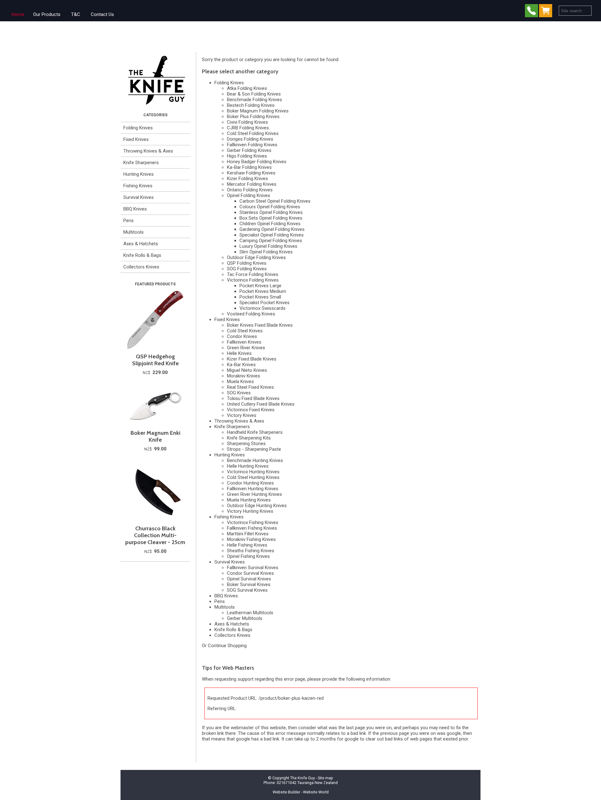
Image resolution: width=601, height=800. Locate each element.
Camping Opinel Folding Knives (270, 240)
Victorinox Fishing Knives (252, 522)
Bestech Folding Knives (251, 105)
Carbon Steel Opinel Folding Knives (275, 201)
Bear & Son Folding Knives (254, 94)
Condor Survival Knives (250, 573)
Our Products (46, 14)
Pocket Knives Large (260, 285)
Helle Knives (239, 353)
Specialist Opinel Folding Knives (271, 235)
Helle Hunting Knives (248, 466)
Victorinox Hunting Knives (253, 472)
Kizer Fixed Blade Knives (251, 359)
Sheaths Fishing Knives (250, 550)
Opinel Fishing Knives (248, 556)
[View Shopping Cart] (547, 12)
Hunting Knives (138, 174)
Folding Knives (138, 128)
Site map (325, 778)
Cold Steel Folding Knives (253, 133)
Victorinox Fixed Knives (251, 410)
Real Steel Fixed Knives (250, 387)
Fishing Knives (137, 186)
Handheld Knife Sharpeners (255, 432)
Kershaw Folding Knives (251, 173)
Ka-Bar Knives (241, 364)
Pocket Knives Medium (262, 291)
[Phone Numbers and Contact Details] (531, 12)
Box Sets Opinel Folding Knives (270, 218)
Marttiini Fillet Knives (248, 534)
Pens (128, 220)
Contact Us (102, 14)
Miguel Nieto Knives (247, 370)
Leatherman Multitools (250, 613)
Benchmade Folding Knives (254, 99)
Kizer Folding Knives (247, 178)
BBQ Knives (135, 209)
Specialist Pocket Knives (264, 302)
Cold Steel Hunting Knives (253, 477)
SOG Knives (239, 393)
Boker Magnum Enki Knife (155, 436)
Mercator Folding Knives (251, 184)
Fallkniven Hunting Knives (252, 488)
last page (355, 727)
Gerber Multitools (244, 618)
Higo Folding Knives (247, 156)
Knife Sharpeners (141, 162)
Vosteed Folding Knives (251, 314)
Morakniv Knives (243, 376)
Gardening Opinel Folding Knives (272, 229)
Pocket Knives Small (260, 297)
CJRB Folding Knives (248, 128)
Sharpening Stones (246, 443)
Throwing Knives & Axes (148, 151)
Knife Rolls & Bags (142, 255)
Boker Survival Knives (248, 584)
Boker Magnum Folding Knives (258, 111)
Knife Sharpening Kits (249, 438)
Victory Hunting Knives (250, 511)
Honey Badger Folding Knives (256, 161)
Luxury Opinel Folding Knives (268, 246)
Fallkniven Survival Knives (252, 567)
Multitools (133, 232)
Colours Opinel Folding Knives (269, 207)
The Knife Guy (302, 778)
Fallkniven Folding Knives (252, 145)
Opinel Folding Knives (248, 195)
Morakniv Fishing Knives (251, 539)
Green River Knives (246, 348)
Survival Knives (138, 197)
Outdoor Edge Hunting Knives (257, 505)
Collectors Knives (141, 267)
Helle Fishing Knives (247, 545)
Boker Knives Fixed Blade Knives (260, 325)
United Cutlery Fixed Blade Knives (261, 404)
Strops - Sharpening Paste (254, 449)
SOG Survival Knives (247, 590)
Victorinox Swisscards (262, 308)
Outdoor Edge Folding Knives (256, 257)
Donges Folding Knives (250, 139)
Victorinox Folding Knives (253, 280)
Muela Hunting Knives (249, 500)
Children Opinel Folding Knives (269, 223)
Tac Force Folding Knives (252, 274)
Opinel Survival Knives (249, 579)
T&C (75, 14)
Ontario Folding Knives (250, 190)
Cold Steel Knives (245, 331)
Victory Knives (241, 415)
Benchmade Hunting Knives (255, 460)
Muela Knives (240, 381)
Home (18, 14)
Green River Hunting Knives (254, 494)
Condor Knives (242, 336)
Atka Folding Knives (247, 88)
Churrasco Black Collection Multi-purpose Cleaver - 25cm (155, 535)
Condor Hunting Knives (250, 483)
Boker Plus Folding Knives (253, 116)
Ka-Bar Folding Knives (249, 167)
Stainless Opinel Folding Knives (271, 212)
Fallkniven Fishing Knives (252, 528)
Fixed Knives (136, 139)
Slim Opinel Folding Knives (266, 252)
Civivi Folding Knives (247, 122)
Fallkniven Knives (244, 342)
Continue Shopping (227, 645)
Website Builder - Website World (301, 792)
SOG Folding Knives (247, 269)
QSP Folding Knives (246, 263)
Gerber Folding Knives (249, 150)
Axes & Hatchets (140, 244)
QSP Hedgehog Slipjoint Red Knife (155, 360)
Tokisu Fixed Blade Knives (253, 398)
